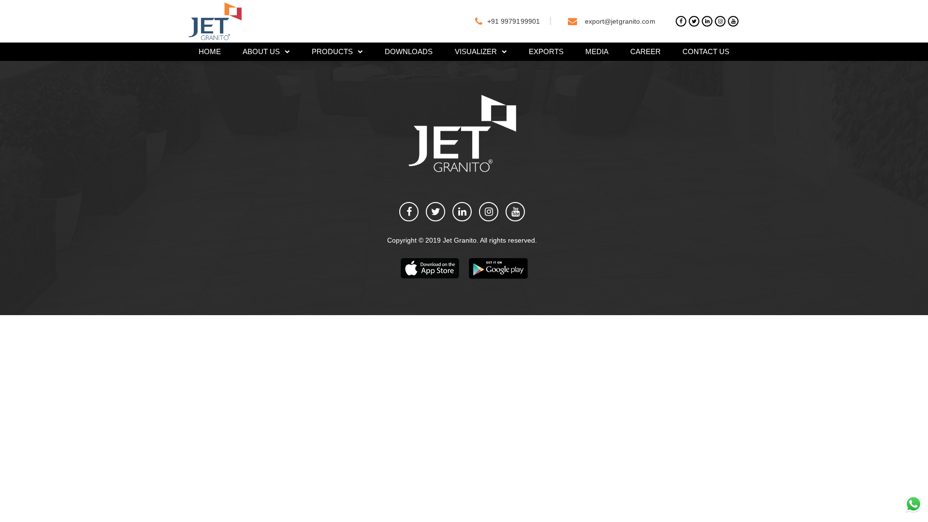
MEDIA (597, 51)
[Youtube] (733, 21)
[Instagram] (720, 21)
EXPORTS (546, 51)
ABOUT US (261, 51)
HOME (210, 51)
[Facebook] (681, 21)
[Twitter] (694, 21)
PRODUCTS (332, 51)
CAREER (645, 51)
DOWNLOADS (409, 51)
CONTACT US (705, 51)
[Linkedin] (707, 21)
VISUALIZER (476, 51)
